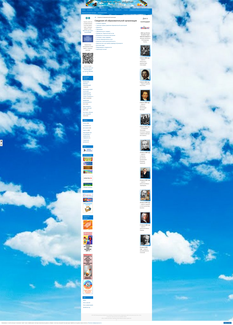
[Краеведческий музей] (87, 169)
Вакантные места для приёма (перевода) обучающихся (109, 43)
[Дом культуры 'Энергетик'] (87, 160)
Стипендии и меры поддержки (103, 37)
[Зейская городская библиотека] (87, 173)
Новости (85, 130)
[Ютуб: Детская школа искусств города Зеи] (87, 18)
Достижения (86, 127)
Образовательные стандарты (103, 31)
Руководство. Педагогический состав (105, 33)
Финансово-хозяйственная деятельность (106, 41)
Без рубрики (86, 125)
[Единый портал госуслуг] (88, 197)
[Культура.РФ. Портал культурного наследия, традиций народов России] (88, 180)
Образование (99, 29)
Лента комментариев (88, 305)
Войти (84, 300)
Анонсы (85, 123)
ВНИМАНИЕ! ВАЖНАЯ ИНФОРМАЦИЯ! (87, 83)
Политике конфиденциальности (94, 322)
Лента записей (86, 302)
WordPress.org (86, 307)
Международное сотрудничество (104, 47)
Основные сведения (101, 23)
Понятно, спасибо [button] (227, 322)
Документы (99, 27)
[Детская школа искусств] (87, 164)
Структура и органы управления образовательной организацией (111, 25)
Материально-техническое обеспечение (105, 35)
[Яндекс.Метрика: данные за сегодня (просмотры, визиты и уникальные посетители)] (88, 187)
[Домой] (95, 17)
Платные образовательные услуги (104, 39)
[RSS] (89, 18)
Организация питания (101, 49)
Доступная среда (100, 45)
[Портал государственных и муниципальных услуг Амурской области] (88, 201)
